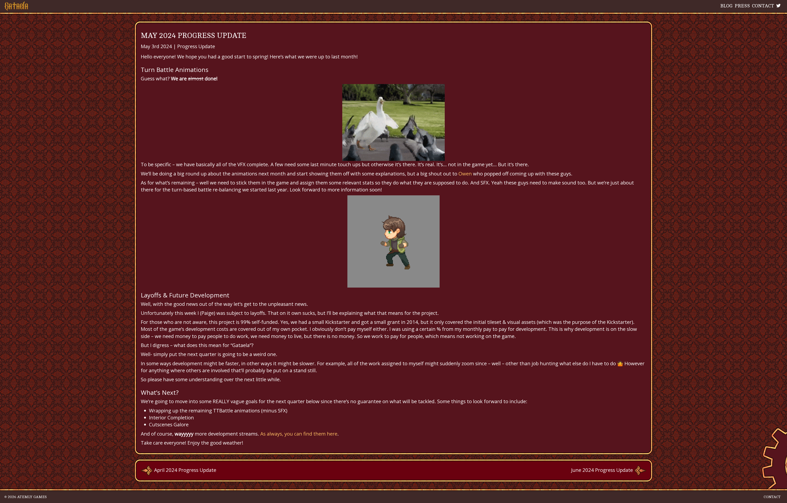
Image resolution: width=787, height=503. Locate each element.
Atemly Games (32, 497)
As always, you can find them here (298, 433)
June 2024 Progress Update (602, 470)
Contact (763, 6)
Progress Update (196, 46)
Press (742, 6)
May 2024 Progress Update (193, 35)
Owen (465, 173)
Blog (726, 6)
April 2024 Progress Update (184, 470)
